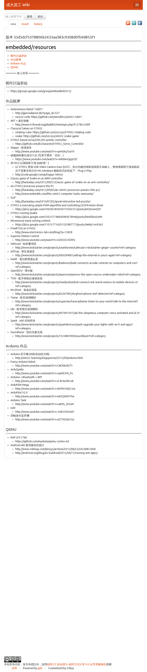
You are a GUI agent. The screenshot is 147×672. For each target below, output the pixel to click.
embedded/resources (31, 47)
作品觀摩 (16, 59)
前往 (40, 16)
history (38, 24)
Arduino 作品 (18, 63)
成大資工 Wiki (18, 4)
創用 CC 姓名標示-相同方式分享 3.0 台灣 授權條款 (76, 664)
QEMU (14, 67)
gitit (40, 668)
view (13, 24)
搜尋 (29, 16)
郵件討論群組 (19, 55)
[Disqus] (73, 506)
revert (25, 24)
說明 (14, 668)
